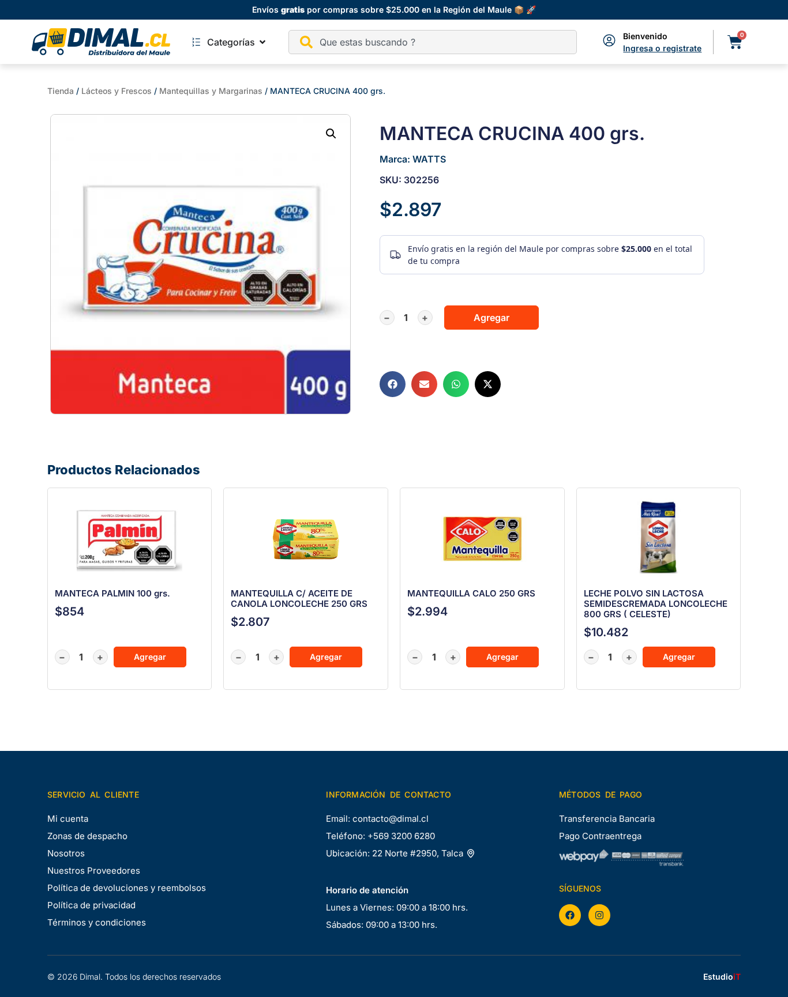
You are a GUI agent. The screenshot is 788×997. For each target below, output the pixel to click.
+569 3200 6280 (401, 835)
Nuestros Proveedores (93, 870)
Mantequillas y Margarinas (210, 91)
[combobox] (432, 42)
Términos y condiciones (96, 922)
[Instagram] (599, 915)
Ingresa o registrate (662, 48)
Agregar (491, 317)
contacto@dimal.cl (390, 818)
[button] (331, 133)
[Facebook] (570, 915)
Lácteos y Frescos (116, 91)
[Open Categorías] (262, 42)
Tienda (60, 91)
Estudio (722, 976)
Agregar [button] (150, 657)
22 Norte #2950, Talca (419, 853)
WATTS (429, 159)
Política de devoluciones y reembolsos (126, 887)
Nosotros (66, 853)
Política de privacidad (91, 905)
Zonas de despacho (87, 835)
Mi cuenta (67, 818)
